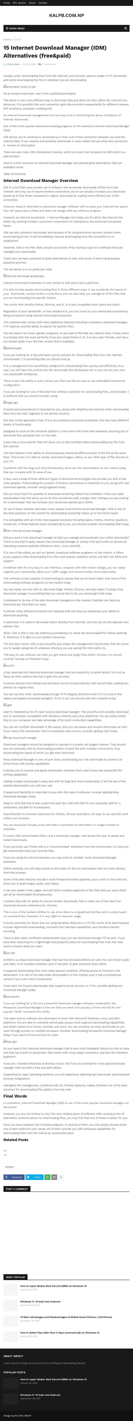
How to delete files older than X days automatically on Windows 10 (59, 1332)
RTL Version (19, 3)
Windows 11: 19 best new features (40, 1301)
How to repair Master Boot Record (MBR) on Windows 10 (53, 1286)
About (32, 3)
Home (6, 3)
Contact (42, 3)
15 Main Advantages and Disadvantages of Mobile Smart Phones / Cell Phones (66, 1317)
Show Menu (17, 28)
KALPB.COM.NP (66, 15)
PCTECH (16, 39)
